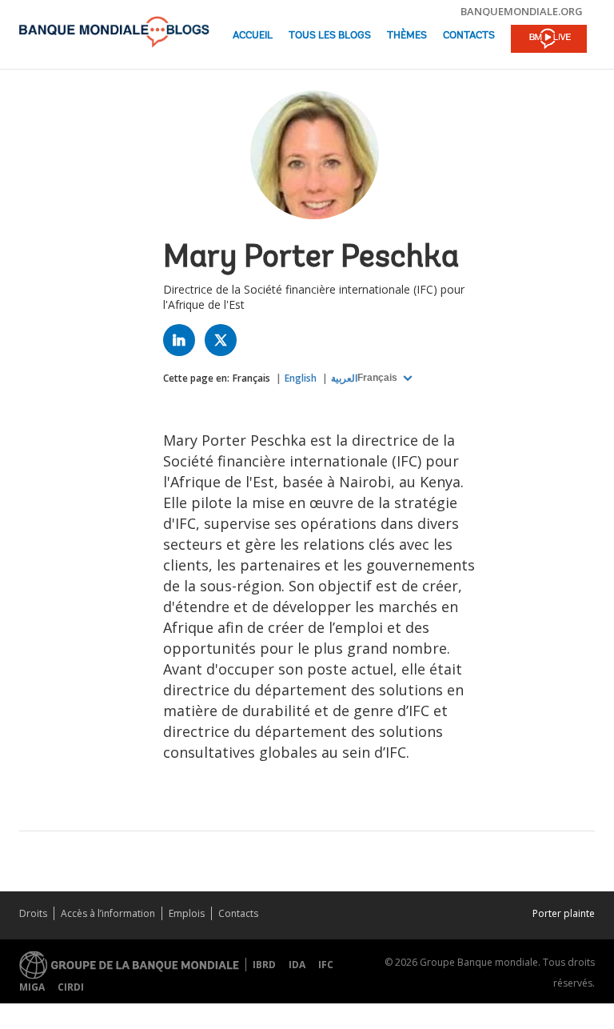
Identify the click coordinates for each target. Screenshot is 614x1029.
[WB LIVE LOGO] (549, 40)
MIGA (32, 987)
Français (251, 378)
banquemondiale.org (521, 11)
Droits (33, 913)
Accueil (253, 35)
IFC (325, 964)
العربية (344, 378)
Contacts (469, 35)
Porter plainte (563, 913)
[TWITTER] (225, 343)
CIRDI (71, 987)
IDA (297, 964)
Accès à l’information (108, 913)
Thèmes (407, 35)
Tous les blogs (330, 35)
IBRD (264, 964)
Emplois (187, 913)
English (301, 378)
